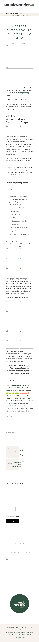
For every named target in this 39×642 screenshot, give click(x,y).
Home (7, 13)
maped (14, 411)
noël (18, 411)
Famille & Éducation (17, 13)
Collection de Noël (21, 406)
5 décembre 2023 (11, 432)
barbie (9, 411)
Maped (28, 88)
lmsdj (8, 425)
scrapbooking (24, 411)
